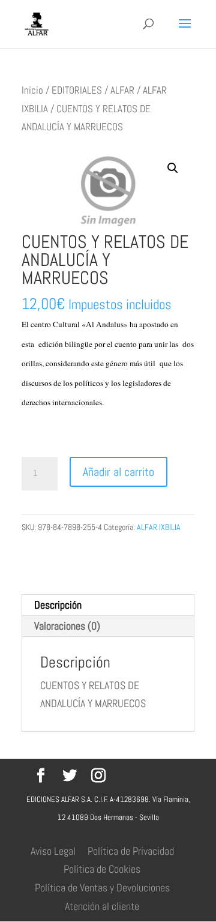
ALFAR (122, 90)
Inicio (32, 90)
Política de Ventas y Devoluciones (102, 887)
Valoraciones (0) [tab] (67, 626)
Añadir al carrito (118, 472)
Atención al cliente (102, 906)
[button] (173, 168)
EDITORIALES (77, 90)
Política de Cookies (102, 869)
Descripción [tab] (58, 605)
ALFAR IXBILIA (159, 527)
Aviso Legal (53, 851)
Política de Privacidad (131, 851)
